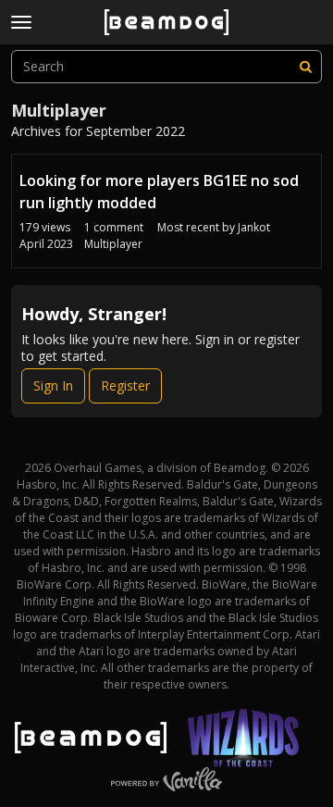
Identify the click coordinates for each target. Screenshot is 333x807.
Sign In (53, 385)
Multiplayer (113, 244)
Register (125, 385)
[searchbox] (166, 66)
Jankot (254, 227)
